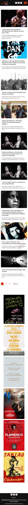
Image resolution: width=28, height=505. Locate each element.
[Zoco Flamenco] (5, 3)
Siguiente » (15, 283)
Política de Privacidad (15, 499)
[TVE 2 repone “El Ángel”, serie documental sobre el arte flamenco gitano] (14, 231)
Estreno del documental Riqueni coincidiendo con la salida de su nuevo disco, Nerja (13, 31)
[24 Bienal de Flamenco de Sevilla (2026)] (14, 323)
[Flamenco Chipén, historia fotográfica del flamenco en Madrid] (14, 81)
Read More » (8, 38)
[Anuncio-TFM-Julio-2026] (14, 450)
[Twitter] (19, 3)
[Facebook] (16, 3)
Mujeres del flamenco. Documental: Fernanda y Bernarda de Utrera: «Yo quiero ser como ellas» (12, 153)
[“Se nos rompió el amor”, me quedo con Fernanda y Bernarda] (14, 171)
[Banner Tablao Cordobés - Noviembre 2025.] (14, 418)
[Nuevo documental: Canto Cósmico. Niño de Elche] (14, 259)
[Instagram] (21, 3)
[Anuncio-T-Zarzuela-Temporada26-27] (14, 386)
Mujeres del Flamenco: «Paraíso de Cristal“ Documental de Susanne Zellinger (12, 122)
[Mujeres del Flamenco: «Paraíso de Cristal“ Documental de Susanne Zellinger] (14, 109)
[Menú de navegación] (25, 3)
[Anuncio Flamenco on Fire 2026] (14, 355)
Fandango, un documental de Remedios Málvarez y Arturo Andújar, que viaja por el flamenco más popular (13, 62)
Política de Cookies (14, 501)
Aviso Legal (23, 499)
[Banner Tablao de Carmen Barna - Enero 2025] (14, 482)
